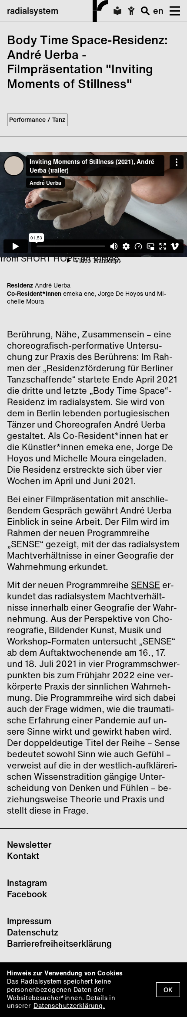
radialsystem (32, 10)
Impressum (29, 921)
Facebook (27, 894)
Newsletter (29, 844)
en (158, 10)
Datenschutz (32, 932)
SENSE (145, 585)
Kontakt (23, 856)
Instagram (27, 882)
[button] (172, 11)
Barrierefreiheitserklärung (59, 943)
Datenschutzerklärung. (69, 1005)
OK (168, 989)
